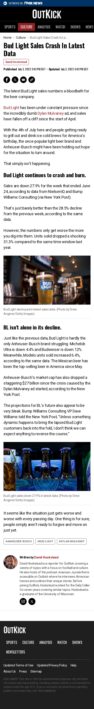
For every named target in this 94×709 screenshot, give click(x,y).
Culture (26, 26)
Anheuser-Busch (19, 541)
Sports (9, 26)
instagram (23, 601)
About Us (9, 671)
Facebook (6, 79)
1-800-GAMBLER (46, 690)
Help (74, 665)
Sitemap (36, 671)
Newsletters (15, 652)
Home (7, 37)
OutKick (47, 13)
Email (23, 79)
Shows (75, 26)
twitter (31, 601)
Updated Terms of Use (18, 665)
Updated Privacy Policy (52, 665)
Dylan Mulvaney (51, 113)
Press (23, 671)
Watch (60, 26)
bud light (46, 541)
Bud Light (11, 107)
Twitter (15, 79)
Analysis (44, 26)
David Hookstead (16, 62)
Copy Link (31, 79)
